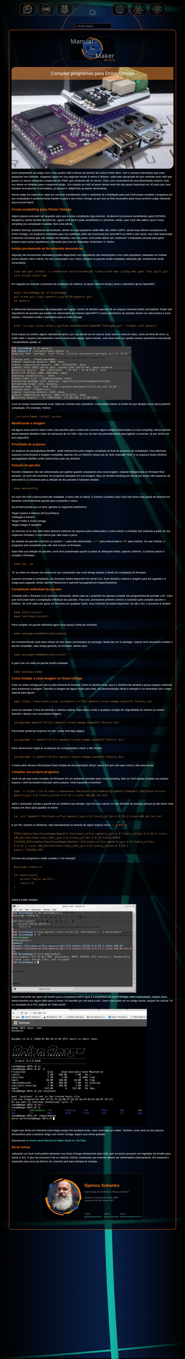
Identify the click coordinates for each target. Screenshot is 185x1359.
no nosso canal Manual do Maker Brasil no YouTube (56, 1140)
